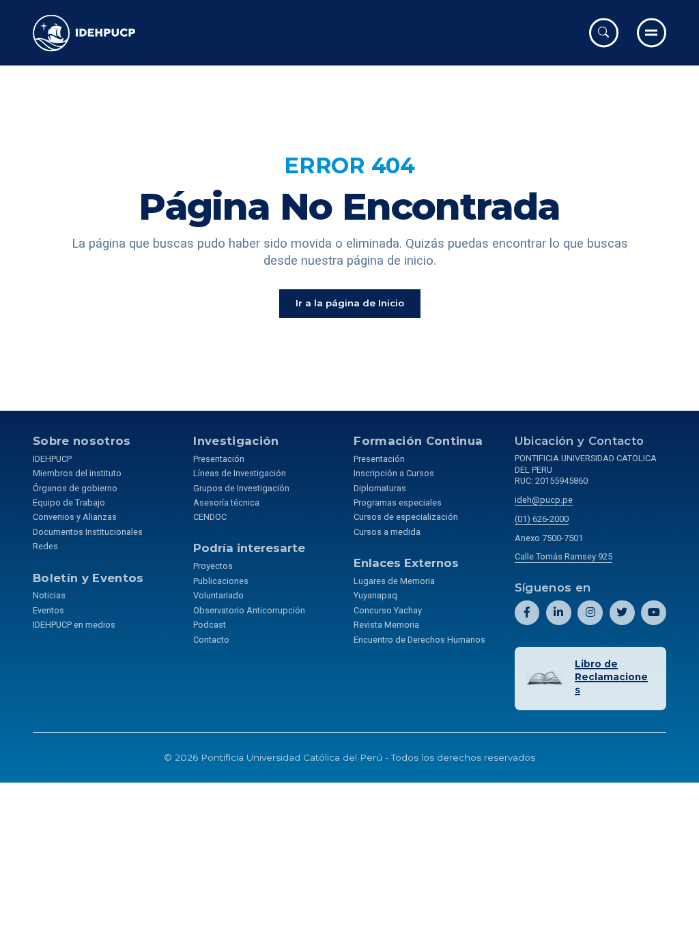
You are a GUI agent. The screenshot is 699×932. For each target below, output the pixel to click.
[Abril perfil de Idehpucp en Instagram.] (590, 613)
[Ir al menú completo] (651, 32)
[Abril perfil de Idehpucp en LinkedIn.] (558, 613)
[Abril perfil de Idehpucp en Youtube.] (653, 613)
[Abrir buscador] (603, 32)
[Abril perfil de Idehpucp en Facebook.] (527, 613)
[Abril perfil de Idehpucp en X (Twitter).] (622, 613)
